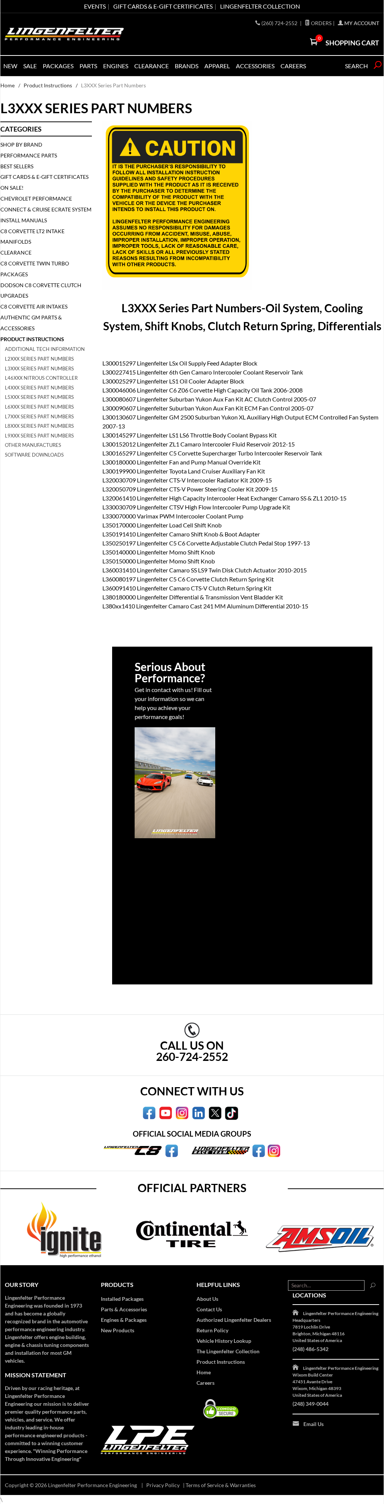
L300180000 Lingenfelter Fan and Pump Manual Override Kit (181, 462)
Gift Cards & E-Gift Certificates (44, 177)
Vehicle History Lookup (223, 1341)
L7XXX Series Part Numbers (39, 416)
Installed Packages (122, 1299)
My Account (361, 23)
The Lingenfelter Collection (228, 1351)
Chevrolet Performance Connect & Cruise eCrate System (46, 204)
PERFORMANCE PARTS (28, 155)
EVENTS (95, 6)
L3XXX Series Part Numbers (39, 369)
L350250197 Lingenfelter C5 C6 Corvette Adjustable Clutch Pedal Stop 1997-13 (206, 543)
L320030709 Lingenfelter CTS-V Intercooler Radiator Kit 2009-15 (187, 480)
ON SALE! (12, 187)
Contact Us (209, 1309)
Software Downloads (34, 455)
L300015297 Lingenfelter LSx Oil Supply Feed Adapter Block (179, 363)
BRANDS (186, 65)
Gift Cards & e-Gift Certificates (163, 6)
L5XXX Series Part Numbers (39, 397)
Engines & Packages (124, 1320)
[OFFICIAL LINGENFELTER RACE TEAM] (258, 1150)
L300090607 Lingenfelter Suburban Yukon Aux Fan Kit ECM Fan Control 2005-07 (208, 408)
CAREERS (293, 65)
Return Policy (212, 1330)
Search (356, 65)
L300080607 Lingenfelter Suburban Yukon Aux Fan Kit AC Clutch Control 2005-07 (209, 399)
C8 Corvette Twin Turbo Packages (34, 268)
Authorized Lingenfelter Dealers (233, 1320)
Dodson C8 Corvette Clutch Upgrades (40, 290)
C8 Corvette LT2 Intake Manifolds (32, 236)
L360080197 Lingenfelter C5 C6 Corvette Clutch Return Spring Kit (188, 579)
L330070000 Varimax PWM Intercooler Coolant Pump (172, 516)
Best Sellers (16, 166)
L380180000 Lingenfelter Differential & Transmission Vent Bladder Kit (192, 597)
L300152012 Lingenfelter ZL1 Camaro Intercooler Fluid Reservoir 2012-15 (198, 444)
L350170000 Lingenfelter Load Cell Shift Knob (162, 525)
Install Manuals (23, 220)
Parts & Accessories (124, 1309)
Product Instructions (48, 85)
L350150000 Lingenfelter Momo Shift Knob (158, 561)
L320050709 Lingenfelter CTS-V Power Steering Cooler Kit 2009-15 (190, 489)
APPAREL (217, 65)
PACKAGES (58, 65)
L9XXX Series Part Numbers (39, 436)
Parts (88, 65)
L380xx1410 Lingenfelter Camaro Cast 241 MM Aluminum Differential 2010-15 (205, 606)
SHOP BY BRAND (21, 144)
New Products (117, 1330)
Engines (115, 65)
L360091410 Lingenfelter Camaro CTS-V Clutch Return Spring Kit (187, 588)
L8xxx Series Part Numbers (39, 426)
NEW (10, 65)
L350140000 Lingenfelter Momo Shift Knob (158, 552)
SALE (30, 65)
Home (7, 85)
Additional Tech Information (45, 349)
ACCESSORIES (255, 65)
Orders (321, 23)
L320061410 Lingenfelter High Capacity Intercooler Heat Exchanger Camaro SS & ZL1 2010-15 (224, 498)
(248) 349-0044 (310, 1404)
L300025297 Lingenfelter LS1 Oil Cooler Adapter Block (173, 381)
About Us (207, 1299)
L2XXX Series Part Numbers (39, 359)
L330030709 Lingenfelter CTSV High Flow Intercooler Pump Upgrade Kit (196, 507)
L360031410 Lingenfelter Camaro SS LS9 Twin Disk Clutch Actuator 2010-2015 (204, 570)
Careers (205, 1383)
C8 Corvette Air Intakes (34, 306)
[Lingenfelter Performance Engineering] (64, 34)
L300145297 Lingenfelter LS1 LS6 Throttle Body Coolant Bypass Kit (189, 435)
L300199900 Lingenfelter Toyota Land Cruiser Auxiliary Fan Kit (183, 471)
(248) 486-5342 (310, 1349)
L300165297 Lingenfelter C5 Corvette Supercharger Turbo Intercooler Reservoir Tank (212, 453)
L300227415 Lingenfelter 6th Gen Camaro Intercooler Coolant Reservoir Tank (202, 372)
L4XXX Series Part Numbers (39, 388)
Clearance (151, 65)
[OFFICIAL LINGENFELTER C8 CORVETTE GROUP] (171, 1150)
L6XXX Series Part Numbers (39, 407)
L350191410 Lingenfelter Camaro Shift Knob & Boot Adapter (181, 534)
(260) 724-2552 (279, 23)
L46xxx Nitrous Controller (41, 378)
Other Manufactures (33, 445)
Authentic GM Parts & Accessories (31, 322)
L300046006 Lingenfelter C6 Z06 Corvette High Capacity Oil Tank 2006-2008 (202, 390)
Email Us (313, 1424)
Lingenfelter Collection (260, 6)
